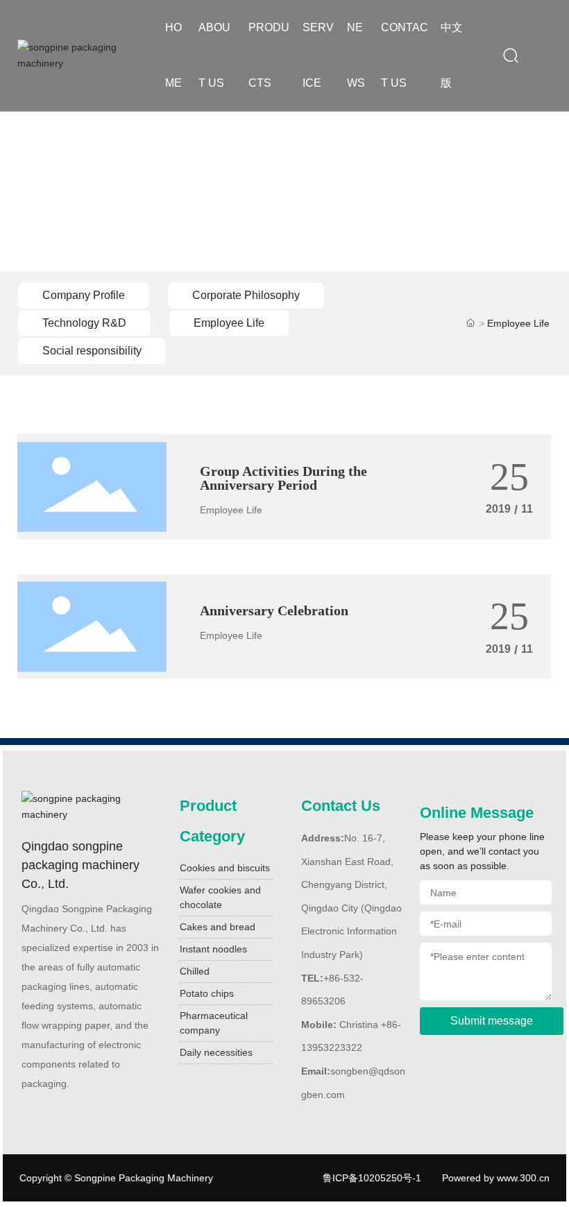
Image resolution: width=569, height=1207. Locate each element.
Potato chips (207, 993)
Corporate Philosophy (246, 295)
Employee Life (229, 323)
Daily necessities (216, 1052)
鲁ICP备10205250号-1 (372, 1177)
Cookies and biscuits (225, 867)
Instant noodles (213, 949)
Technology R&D (84, 323)
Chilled (195, 971)
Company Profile (83, 295)
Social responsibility (92, 351)
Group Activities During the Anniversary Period (283, 478)
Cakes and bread (217, 926)
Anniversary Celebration (274, 610)
